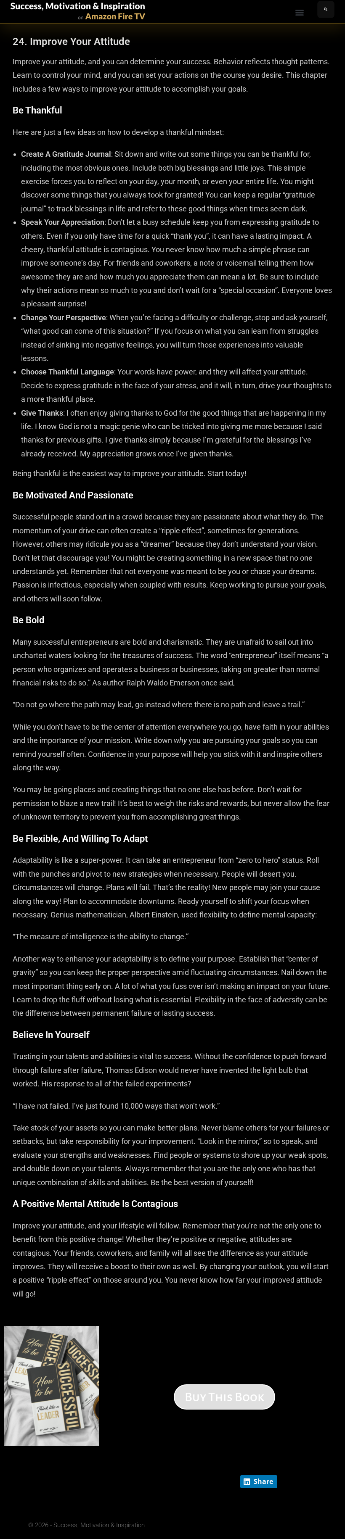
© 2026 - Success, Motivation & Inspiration (86, 1525)
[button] (299, 12)
